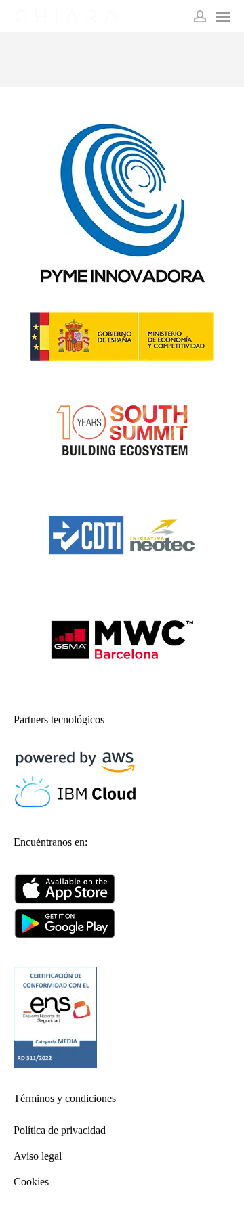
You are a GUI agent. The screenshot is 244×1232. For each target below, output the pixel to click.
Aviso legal (38, 1156)
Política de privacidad (60, 1130)
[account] (200, 16)
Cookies (31, 1181)
